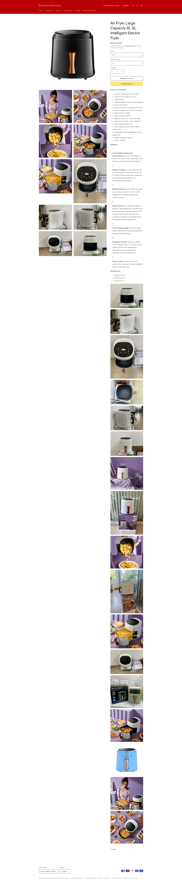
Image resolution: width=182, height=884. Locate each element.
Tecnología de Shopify (62, 878)
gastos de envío (130, 46)
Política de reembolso (76, 878)
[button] (133, 5)
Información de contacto (131, 878)
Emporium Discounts (50, 878)
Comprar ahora (126, 84)
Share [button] (114, 849)
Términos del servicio (105, 878)
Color (112, 51)
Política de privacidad (91, 878)
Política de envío (117, 878)
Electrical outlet (115, 59)
